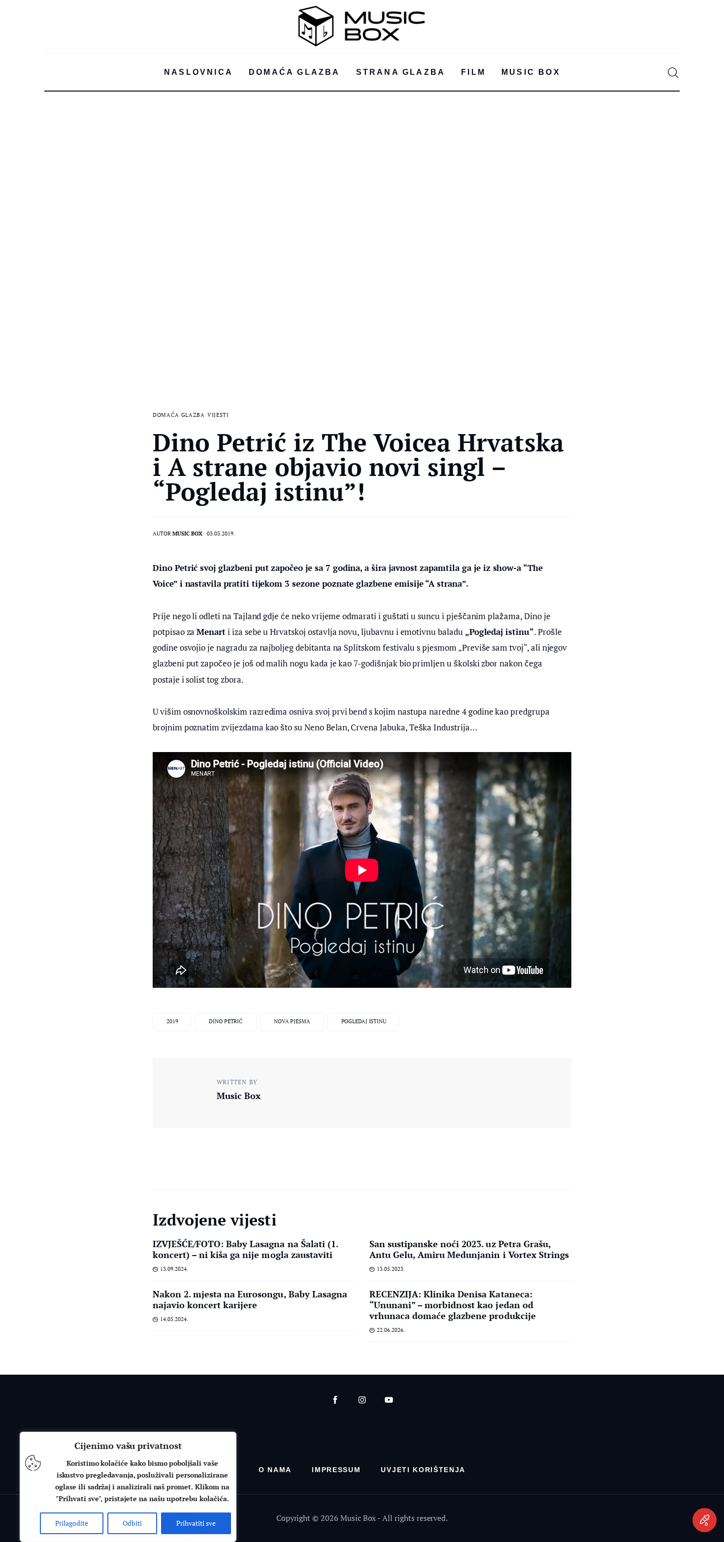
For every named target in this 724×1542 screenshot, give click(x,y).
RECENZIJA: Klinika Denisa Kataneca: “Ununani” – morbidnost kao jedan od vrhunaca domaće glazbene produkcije (452, 1305)
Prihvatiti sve (196, 1523)
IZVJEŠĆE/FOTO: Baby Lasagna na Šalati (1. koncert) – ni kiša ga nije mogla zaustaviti (245, 1249)
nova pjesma (292, 1021)
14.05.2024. (174, 1319)
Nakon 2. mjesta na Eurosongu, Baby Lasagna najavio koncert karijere (250, 1299)
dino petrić (226, 1021)
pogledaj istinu (363, 1021)
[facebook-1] (335, 1400)
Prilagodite (71, 1523)
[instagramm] (362, 1400)
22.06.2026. (391, 1329)
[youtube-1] (389, 1400)
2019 (172, 1021)
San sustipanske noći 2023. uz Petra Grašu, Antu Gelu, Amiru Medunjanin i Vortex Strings (469, 1249)
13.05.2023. (391, 1268)
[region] (128, 1487)
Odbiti (132, 1523)
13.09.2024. (174, 1268)
